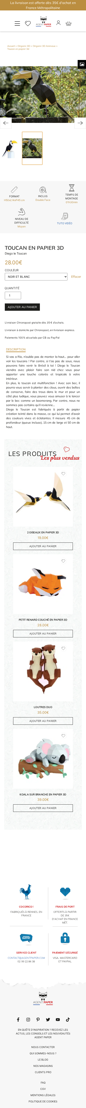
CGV (43, 1088)
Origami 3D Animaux (44, 46)
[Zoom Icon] (82, 64)
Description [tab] (16, 349)
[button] (6, 123)
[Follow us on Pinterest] (38, 1019)
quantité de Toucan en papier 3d (12, 289)
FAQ (43, 1082)
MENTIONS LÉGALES (43, 1095)
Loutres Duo (43, 707)
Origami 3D (24, 46)
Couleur (12, 270)
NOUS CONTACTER (43, 1047)
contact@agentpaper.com (26, 957)
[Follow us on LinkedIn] (28, 1019)
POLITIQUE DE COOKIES (43, 1101)
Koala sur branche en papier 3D (43, 794)
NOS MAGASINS (43, 1065)
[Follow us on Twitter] (48, 1019)
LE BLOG (43, 1059)
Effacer (76, 276)
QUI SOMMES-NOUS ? (43, 1053)
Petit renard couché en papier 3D (43, 619)
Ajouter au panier (22, 307)
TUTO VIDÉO (64, 223)
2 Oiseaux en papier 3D (43, 532)
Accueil (11, 46)
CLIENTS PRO (43, 1072)
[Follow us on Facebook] (18, 1019)
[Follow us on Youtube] (58, 1019)
